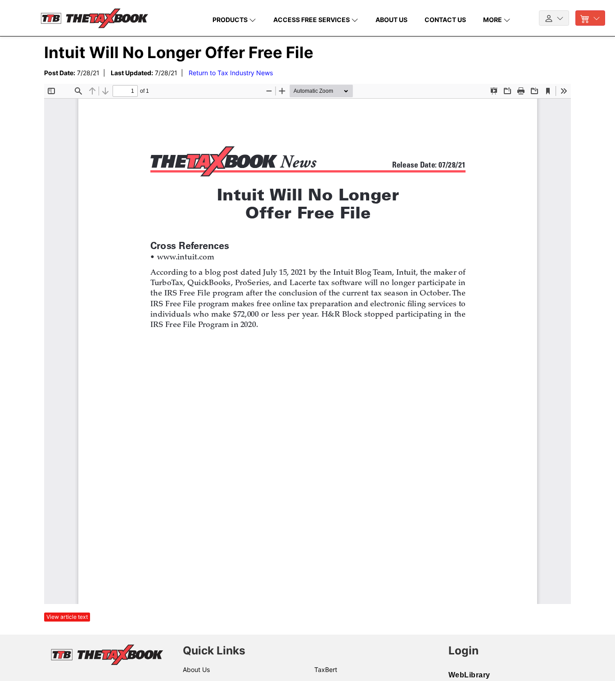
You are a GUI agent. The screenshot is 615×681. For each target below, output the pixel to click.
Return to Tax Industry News (231, 73)
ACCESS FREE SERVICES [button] (312, 19)
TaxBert (325, 669)
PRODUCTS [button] (231, 19)
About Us (196, 669)
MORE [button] (493, 19)
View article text (67, 616)
